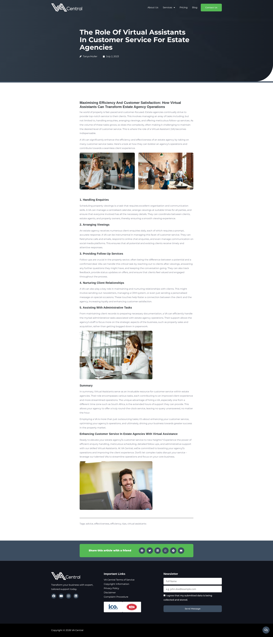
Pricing (184, 7)
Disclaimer (110, 592)
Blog (194, 7)
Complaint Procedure (116, 596)
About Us (153, 7)
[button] (142, 550)
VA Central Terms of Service (119, 579)
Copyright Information (116, 584)
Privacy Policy (111, 588)
